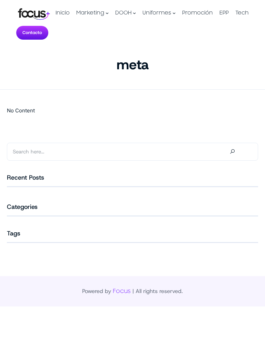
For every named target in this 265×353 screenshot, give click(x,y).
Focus (122, 291)
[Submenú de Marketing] (107, 12)
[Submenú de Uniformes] (174, 12)
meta (133, 64)
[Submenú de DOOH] (134, 12)
